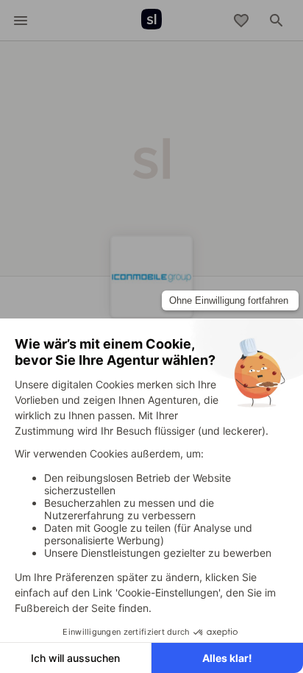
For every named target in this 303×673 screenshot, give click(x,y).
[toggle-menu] (20, 20)
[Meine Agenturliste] (241, 20)
